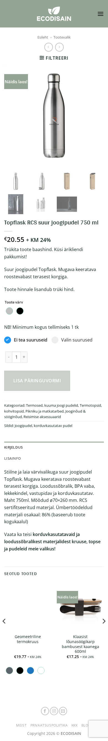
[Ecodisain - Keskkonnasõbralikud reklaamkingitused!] (54, 13)
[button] (100, 14)
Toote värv (14, 302)
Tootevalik (62, 37)
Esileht (42, 37)
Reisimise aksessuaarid (42, 416)
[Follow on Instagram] (54, 711)
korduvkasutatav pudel (53, 425)
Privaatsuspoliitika (49, 725)
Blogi (86, 725)
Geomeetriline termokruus (28, 639)
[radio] (9, 311)
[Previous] (13, 116)
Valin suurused (76, 340)
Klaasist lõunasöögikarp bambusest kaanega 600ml (80, 644)
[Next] (95, 116)
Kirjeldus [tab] (13, 447)
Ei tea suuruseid (30, 340)
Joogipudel (23, 425)
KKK (74, 725)
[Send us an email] (63, 711)
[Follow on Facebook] (45, 711)
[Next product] (48, 47)
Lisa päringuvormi (37, 381)
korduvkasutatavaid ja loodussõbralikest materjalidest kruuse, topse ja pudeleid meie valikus (52, 541)
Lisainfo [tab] (12, 458)
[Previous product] (59, 47)
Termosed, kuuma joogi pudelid (52, 405)
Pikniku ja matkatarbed (44, 411)
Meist (21, 725)
